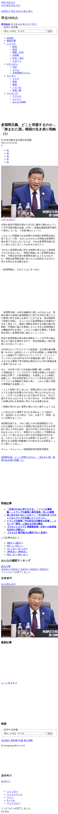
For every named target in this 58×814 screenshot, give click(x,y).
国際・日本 (18, 52)
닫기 (34, 24)
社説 (14, 67)
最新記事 (11, 40)
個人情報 (28, 740)
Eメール (11, 800)
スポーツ (16, 61)
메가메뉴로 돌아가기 (21, 24)
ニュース (11, 43)
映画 (14, 84)
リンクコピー (13, 803)
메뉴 (7, 811)
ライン (10, 797)
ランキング (12, 93)
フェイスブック (15, 794)
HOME (10, 38)
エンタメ (11, 75)
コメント (16, 99)
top (2, 811)
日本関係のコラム (21, 73)
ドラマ (15, 78)
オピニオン (12, 64)
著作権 (14, 740)
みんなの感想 (19, 102)
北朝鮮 (15, 55)
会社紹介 (5, 740)
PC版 (20, 740)
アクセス (16, 96)
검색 (50, 31)
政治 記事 (6, 566)
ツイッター (12, 791)
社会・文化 (18, 58)
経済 (14, 49)
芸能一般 (16, 90)
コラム (15, 70)
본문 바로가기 (8, 2)
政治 (14, 46)
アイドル (16, 87)
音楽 (14, 81)
